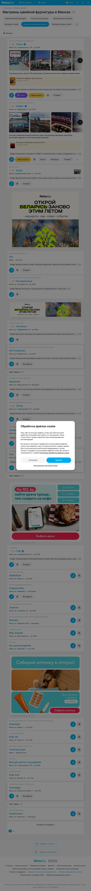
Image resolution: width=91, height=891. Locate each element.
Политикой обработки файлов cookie (54, 453)
